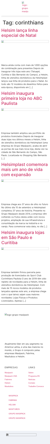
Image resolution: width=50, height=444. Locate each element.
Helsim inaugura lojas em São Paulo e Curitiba (22, 237)
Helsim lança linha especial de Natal (19, 33)
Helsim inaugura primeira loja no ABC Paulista (21, 98)
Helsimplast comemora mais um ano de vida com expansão (24, 169)
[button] (25, 16)
